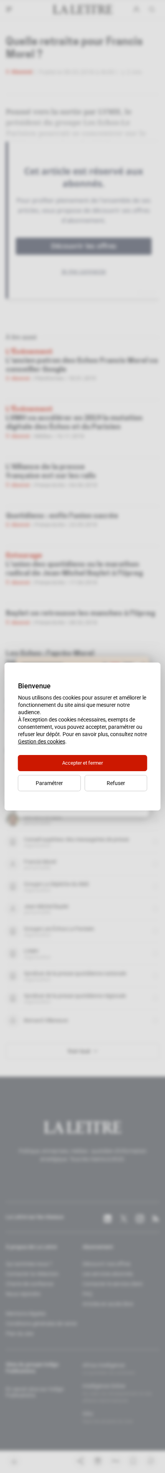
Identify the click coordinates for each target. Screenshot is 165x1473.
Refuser (116, 783)
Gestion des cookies (41, 741)
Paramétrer (49, 783)
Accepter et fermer (82, 763)
